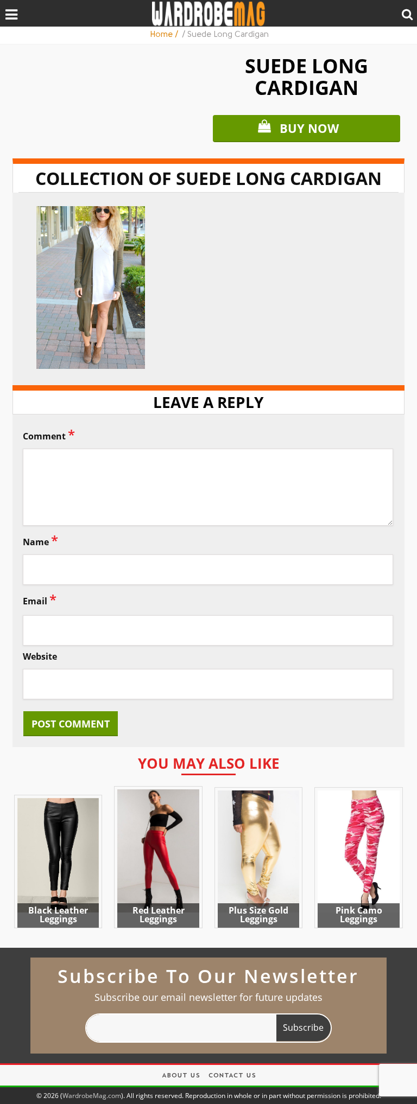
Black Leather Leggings (58, 914)
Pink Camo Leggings (359, 914)
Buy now (309, 128)
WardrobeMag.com (91, 1095)
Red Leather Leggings (158, 914)
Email (39, 599)
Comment (49, 434)
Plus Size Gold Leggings (258, 914)
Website (40, 656)
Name (40, 540)
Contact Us (232, 1076)
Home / (165, 35)
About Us (181, 1076)
